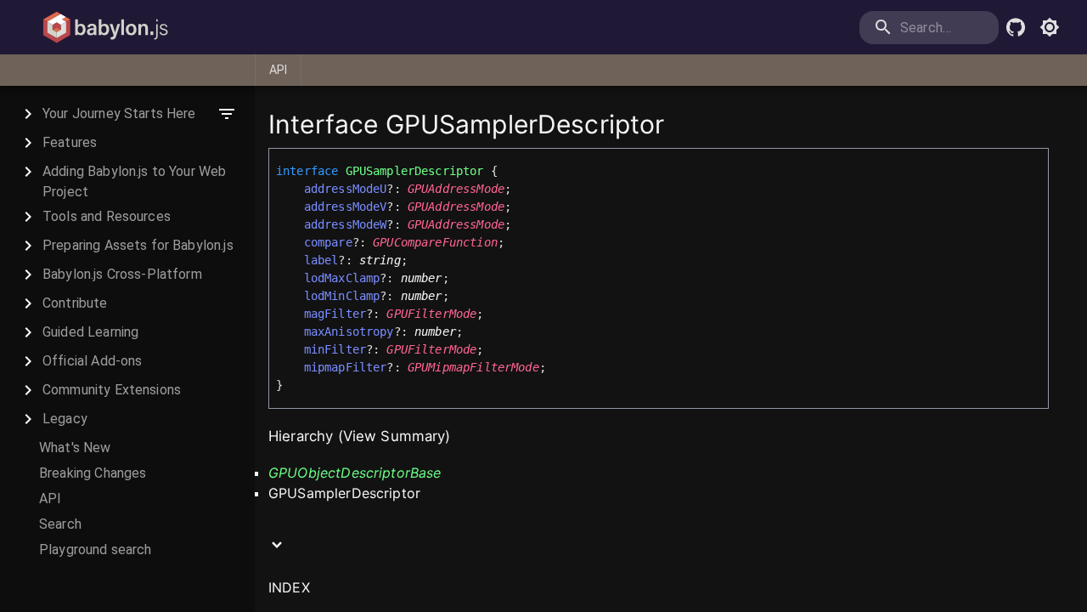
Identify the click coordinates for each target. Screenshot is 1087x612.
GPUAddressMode (456, 189)
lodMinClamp (342, 296)
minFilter (335, 349)
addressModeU (345, 189)
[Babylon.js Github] (1016, 27)
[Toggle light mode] (1050, 27)
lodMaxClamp (342, 278)
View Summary (394, 436)
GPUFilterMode (431, 313)
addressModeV (345, 206)
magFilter (335, 313)
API (278, 69)
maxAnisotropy (349, 331)
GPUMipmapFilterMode (473, 367)
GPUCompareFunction (435, 242)
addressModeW (345, 224)
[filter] (226, 113)
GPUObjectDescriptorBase (354, 472)
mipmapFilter (345, 367)
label (321, 260)
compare (328, 242)
